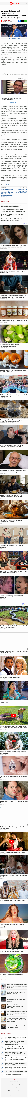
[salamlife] (9, 1091)
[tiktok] (11, 1091)
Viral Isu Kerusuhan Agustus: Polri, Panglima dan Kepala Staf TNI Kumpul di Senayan (15, 1054)
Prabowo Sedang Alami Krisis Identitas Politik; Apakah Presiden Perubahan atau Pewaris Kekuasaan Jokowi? (15, 1043)
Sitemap (21, 1087)
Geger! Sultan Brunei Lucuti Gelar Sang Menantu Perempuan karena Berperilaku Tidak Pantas (15, 1048)
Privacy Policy (14, 1087)
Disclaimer (7, 1087)
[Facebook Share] (19, 21)
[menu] (1, 3)
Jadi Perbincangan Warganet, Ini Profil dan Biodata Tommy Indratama (15, 1038)
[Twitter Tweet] (22, 21)
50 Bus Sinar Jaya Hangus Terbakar (13, 1074)
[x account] (14, 1091)
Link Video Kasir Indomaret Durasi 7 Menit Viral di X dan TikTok (15, 1064)
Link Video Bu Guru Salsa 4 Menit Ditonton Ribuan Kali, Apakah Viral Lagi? (15, 1068)
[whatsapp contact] (19, 1091)
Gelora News (17, 1095)
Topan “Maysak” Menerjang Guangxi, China (16, 1071)
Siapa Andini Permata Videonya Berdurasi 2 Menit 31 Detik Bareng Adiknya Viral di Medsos (15, 1059)
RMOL (7, 185)
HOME (2, 9)
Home (7, 1084)
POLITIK (7, 9)
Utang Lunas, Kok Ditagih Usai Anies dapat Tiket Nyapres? (21, 191)
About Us (14, 1084)
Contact (21, 1084)
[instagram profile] (16, 1091)
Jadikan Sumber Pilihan (14, 38)
